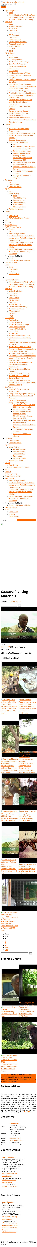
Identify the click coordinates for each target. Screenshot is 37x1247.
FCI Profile (13, 28)
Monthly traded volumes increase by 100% (22, 159)
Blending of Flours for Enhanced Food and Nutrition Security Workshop (21, 251)
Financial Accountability (18, 42)
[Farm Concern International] (12, 2)
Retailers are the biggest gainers (21, 91)
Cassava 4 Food (11, 262)
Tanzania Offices (8, 1202)
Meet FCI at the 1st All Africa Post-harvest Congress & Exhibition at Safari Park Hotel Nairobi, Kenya (22, 17)
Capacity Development (17, 140)
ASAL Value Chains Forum (19, 218)
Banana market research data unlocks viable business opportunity (20, 102)
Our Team (13, 37)
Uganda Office (7, 1176)
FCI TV (7, 189)
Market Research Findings (19, 62)
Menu (3, 7)
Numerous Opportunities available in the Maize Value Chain (22, 87)
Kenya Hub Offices (8, 1157)
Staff (7, 265)
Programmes (14, 131)
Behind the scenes (16, 209)
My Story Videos (19, 207)
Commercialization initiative (19, 260)
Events (7, 211)
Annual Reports (15, 39)
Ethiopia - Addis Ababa (10, 1225)
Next (7, 947)
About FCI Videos (19, 198)
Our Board (13, 31)
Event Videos (18, 204)
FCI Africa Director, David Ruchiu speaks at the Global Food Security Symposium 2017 (22, 238)
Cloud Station (14, 274)
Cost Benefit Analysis (17, 64)
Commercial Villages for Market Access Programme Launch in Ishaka (21, 244)
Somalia (5, 1230)
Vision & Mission (15, 26)
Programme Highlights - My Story (22, 133)
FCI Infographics (15, 60)
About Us (8, 22)
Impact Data (13, 68)
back (11, 13)
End (6, 950)
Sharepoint (13, 269)
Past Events (13, 216)
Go (19, 605)
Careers (12, 48)
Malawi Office (7, 1182)
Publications (13, 57)
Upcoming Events (11, 10)
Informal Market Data (17, 66)
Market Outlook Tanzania (19, 113)
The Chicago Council (17, 233)
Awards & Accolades (16, 44)
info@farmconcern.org (17, 1140)
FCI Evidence (9, 53)
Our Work (9, 124)
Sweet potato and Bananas (19, 117)
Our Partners (14, 184)
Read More (28, 1112)
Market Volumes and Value (19, 73)
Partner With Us (15, 187)
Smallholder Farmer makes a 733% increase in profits (24, 147)
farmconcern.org (15, 1138)
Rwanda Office (7, 1219)
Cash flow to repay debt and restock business (24, 163)
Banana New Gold (16, 115)
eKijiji (11, 51)
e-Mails (12, 271)
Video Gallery (14, 193)
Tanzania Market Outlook (19, 111)
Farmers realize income (22, 151)
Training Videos (19, 202)
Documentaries (19, 200)
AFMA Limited (14, 46)
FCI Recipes (13, 71)
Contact (8, 222)
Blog (7, 220)
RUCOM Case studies (13, 227)
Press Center (14, 33)
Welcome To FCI (11, 225)
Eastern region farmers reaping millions (22, 154)
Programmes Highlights (18, 142)
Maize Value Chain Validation (20, 84)
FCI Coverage (14, 35)
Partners (8, 180)
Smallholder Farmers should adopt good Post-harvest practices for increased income (22, 95)
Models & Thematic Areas (19, 129)
